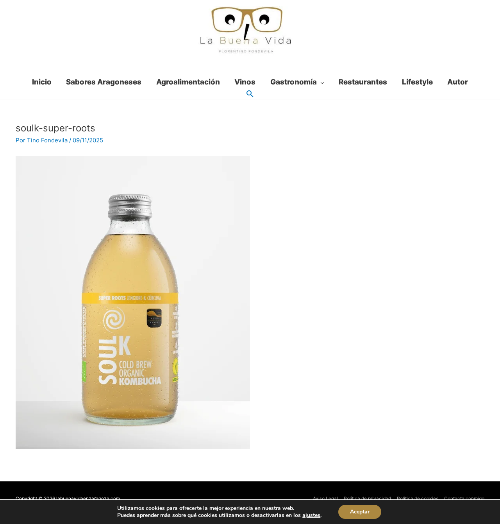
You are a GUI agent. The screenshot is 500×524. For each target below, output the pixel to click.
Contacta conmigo (464, 498)
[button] (250, 94)
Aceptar (360, 511)
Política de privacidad (367, 498)
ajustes (311, 515)
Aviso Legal (325, 498)
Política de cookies (417, 498)
